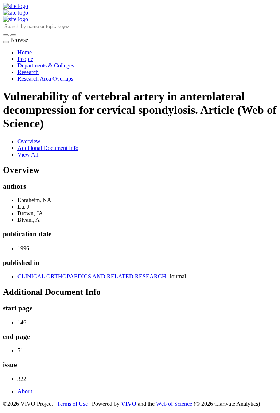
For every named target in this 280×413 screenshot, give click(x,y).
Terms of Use (73, 404)
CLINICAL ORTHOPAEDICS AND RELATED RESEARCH (92, 276)
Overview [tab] (29, 141)
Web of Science (174, 404)
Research (28, 72)
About (25, 391)
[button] (6, 35)
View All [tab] (28, 154)
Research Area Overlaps (45, 79)
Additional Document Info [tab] (48, 148)
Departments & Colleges (46, 65)
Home (25, 52)
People (25, 59)
